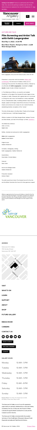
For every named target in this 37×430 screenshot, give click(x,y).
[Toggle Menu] (33, 16)
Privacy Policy (31, 426)
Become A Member (8, 346)
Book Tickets (30, 23)
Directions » (32, 119)
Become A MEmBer (7, 23)
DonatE (18, 23)
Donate (5, 351)
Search (27, 16)
